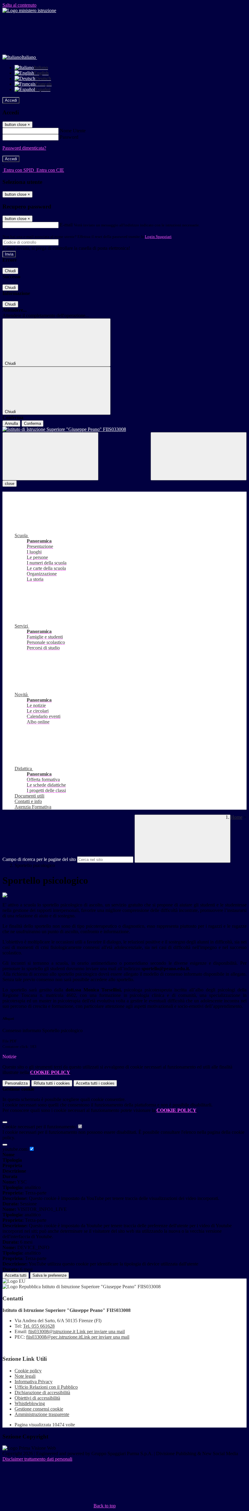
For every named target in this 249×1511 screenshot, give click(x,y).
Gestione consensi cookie (39, 1408)
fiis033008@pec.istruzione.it (77, 1337)
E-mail (66, 224)
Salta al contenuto (19, 5)
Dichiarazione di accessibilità (42, 1392)
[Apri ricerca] (199, 456)
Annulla (11, 423)
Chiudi (10, 271)
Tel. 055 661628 (39, 1326)
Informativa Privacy (34, 1381)
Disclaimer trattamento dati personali (37, 1459)
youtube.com (15, 1149)
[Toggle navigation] (50, 456)
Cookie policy (28, 1370)
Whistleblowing (30, 1403)
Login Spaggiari (158, 236)
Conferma (32, 423)
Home (236, 817)
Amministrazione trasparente (42, 1414)
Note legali (25, 1376)
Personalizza (16, 1083)
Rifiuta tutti (52, 1083)
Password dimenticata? (24, 148)
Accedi (11, 100)
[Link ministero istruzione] (29, 10)
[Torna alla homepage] (124, 429)
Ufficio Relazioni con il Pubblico (46, 1387)
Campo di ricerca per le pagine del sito (39, 859)
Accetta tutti (95, 1083)
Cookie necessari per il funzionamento (39, 1126)
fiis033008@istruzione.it (76, 1331)
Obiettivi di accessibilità (37, 1398)
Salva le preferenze (49, 1275)
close (9, 483)
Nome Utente (73, 130)
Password (69, 137)
